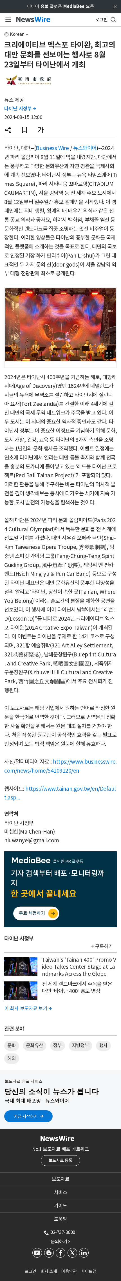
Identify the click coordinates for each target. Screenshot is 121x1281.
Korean (17, 34)
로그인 (30, 1271)
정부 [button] (57, 1045)
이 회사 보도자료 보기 (27, 1008)
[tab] (60, 1179)
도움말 (60, 1219)
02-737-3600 (62, 1232)
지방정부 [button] (80, 1045)
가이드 (60, 1206)
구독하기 (104, 946)
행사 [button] (103, 1045)
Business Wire (52, 148)
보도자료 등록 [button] (61, 1160)
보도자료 (60, 1179)
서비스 (60, 1192)
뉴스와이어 (85, 148)
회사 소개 (49, 1271)
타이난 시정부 (20, 109)
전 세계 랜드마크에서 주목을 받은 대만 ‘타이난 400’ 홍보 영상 (77, 987)
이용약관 (69, 1271)
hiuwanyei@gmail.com (31, 840)
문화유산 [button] (34, 1045)
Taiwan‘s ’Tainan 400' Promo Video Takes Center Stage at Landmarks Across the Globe (79, 966)
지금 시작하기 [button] (26, 1116)
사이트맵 (88, 1271)
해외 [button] (11, 1058)
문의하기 (60, 1241)
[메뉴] (7, 20)
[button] (8, 130)
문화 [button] (11, 1045)
